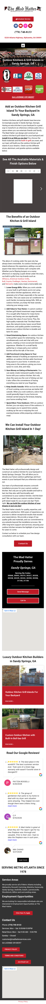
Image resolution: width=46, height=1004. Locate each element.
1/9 (8, 171)
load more (23, 860)
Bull (3, 281)
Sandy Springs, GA (23, 567)
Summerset (32, 281)
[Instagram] (25, 26)
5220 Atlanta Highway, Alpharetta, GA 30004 (23, 38)
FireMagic (16, 281)
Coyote (9, 281)
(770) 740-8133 (23, 32)
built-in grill (26, 140)
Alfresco (5, 279)
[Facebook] (16, 26)
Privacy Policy (23, 1001)
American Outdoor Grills (19, 279)
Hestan (24, 281)
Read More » (9, 701)
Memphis (9, 284)
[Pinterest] (30, 26)
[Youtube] (21, 26)
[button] (23, 45)
